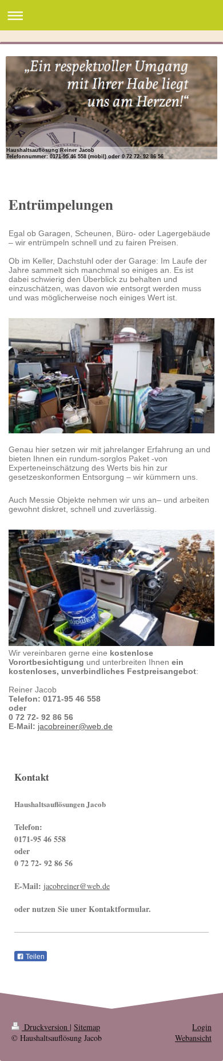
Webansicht (193, 1037)
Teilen (34, 957)
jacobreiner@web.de (75, 726)
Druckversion (46, 1026)
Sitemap (87, 1026)
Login (202, 1026)
